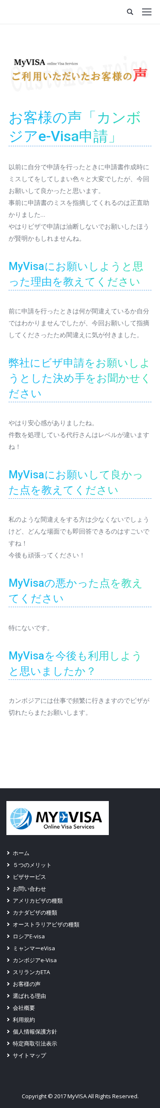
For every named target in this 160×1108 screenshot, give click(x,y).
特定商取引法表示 (35, 1043)
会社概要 (24, 1007)
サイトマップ (29, 1055)
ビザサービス (29, 877)
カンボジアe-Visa (35, 960)
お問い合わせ (29, 888)
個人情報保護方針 (35, 1031)
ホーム (21, 853)
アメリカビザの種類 (38, 900)
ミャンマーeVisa (34, 948)
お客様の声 (27, 984)
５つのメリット (32, 865)
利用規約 (24, 1019)
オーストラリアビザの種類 (46, 924)
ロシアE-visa (29, 936)
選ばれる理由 (29, 996)
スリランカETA (31, 972)
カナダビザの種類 (35, 912)
